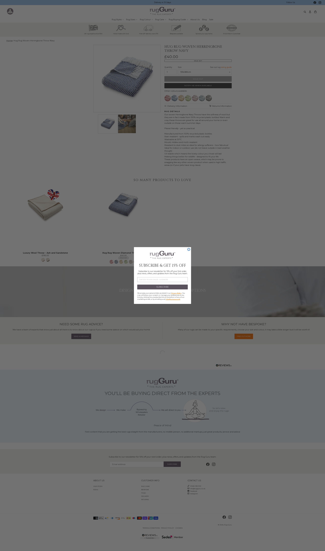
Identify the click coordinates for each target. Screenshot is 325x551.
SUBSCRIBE (162, 287)
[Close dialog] (189, 249)
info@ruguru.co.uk (173, 299)
